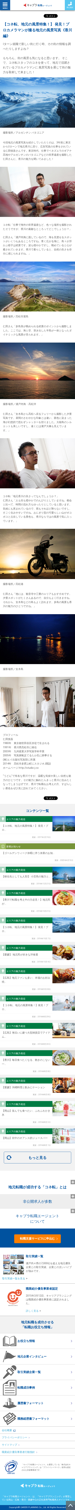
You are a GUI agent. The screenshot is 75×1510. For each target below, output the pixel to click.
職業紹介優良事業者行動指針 (18, 1452)
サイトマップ (9, 1444)
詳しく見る (32, 1310)
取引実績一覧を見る (13, 1278)
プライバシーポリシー (14, 1437)
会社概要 (7, 1430)
